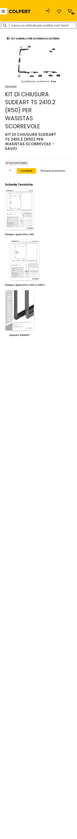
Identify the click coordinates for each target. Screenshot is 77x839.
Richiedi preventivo (53, 170)
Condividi (26, 171)
